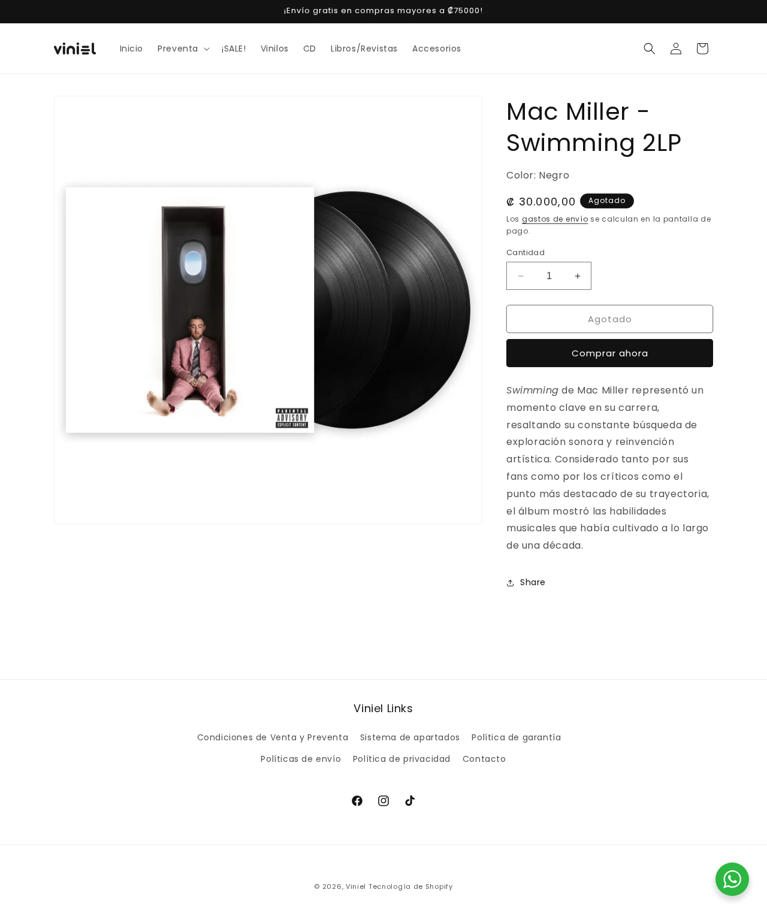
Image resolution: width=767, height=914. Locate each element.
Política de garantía (516, 737)
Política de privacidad (402, 759)
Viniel (356, 886)
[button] (182, 48)
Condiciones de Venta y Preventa (273, 737)
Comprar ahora (610, 353)
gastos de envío (555, 219)
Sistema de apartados (410, 737)
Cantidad (525, 252)
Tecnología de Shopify (411, 886)
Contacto (484, 759)
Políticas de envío (301, 759)
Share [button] (533, 582)
